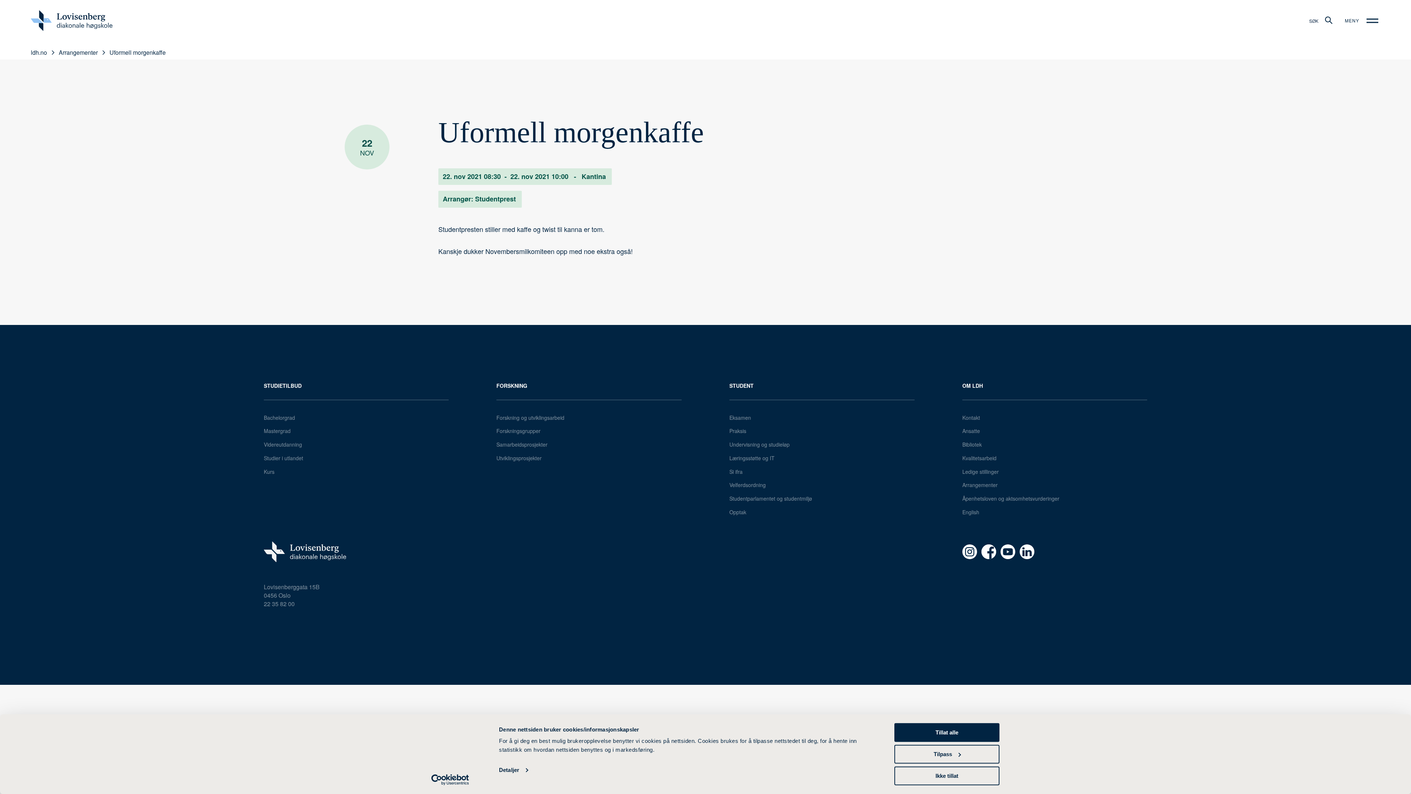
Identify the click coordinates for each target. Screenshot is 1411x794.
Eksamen (740, 417)
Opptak (737, 512)
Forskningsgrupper (518, 430)
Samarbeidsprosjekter (521, 444)
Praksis (737, 430)
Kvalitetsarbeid (979, 458)
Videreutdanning (283, 444)
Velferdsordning (747, 485)
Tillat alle (947, 732)
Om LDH (972, 385)
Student (741, 385)
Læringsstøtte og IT (752, 458)
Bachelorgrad (279, 417)
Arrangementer (980, 485)
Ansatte (971, 430)
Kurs (269, 471)
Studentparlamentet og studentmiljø (770, 498)
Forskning (511, 385)
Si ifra (736, 471)
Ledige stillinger (980, 471)
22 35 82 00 (279, 604)
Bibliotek (972, 444)
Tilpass (943, 754)
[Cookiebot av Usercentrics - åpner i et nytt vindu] (450, 779)
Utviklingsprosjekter (519, 458)
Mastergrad (277, 430)
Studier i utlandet (283, 458)
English (970, 512)
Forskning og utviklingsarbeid (530, 417)
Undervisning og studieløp (759, 444)
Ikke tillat (947, 776)
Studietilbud (283, 385)
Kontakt (971, 417)
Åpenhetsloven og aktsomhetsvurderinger (1010, 498)
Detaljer (509, 770)
